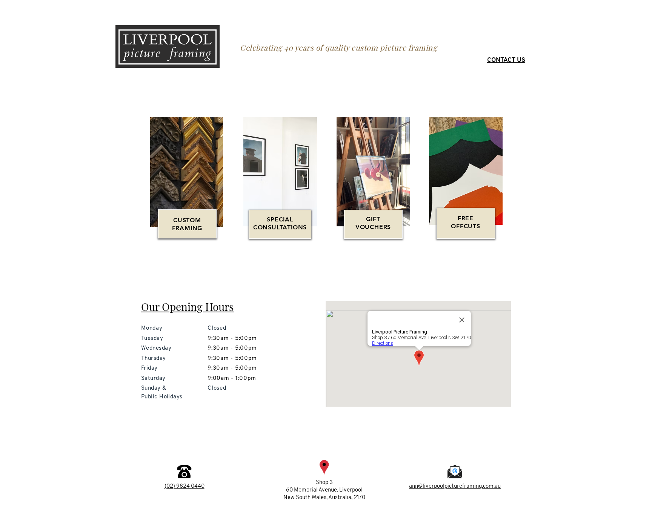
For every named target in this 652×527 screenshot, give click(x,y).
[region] (279, 182)
